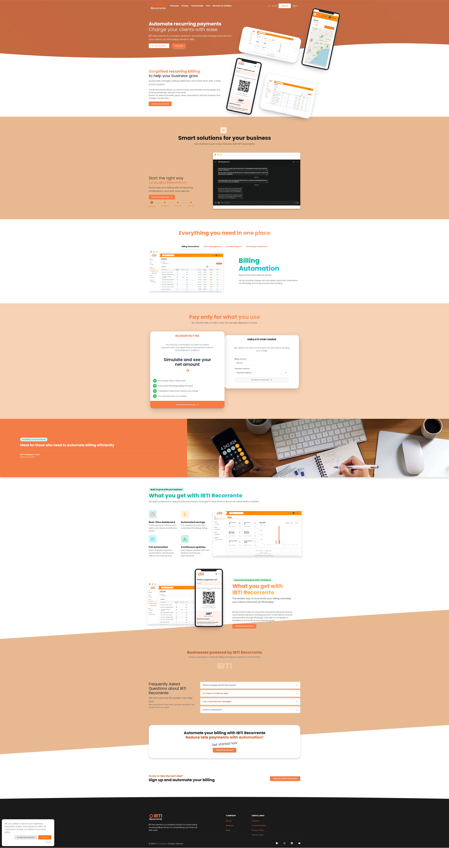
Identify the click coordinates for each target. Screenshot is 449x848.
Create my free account (186, 404)
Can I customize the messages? (217, 701)
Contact (255, 821)
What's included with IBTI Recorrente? (219, 685)
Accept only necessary (25, 837)
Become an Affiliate (222, 5)
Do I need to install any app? (216, 693)
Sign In (295, 6)
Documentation (259, 825)
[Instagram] (284, 843)
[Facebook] (277, 843)
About (229, 821)
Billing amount (240, 359)
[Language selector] (268, 6)
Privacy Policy (258, 830)
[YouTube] (299, 843)
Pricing (185, 5)
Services (229, 825)
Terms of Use (257, 835)
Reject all (48, 842)
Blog (228, 830)
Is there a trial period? (212, 709)
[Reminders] (164, 202)
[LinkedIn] (292, 843)
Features (174, 5)
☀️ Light (274, 6)
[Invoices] (178, 202)
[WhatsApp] (151, 203)
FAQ (208, 5)
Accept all (45, 837)
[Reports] (191, 202)
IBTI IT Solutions (161, 844)
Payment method (242, 368)
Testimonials (197, 5)
